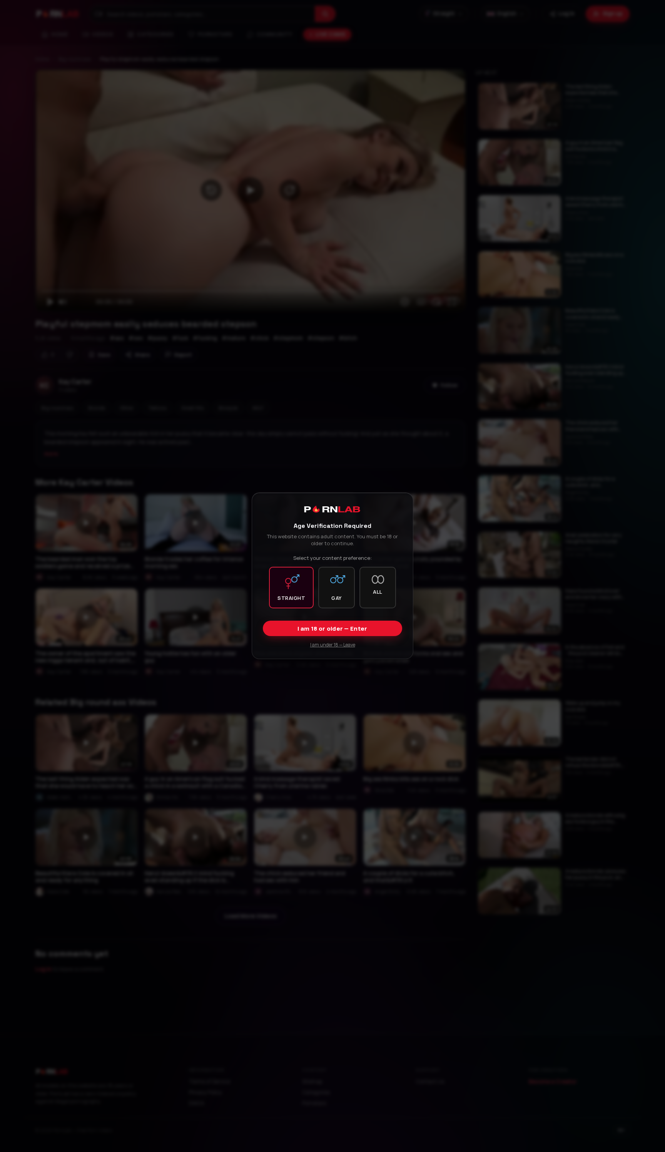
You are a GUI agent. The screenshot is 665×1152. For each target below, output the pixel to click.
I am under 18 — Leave (332, 645)
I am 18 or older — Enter (332, 629)
